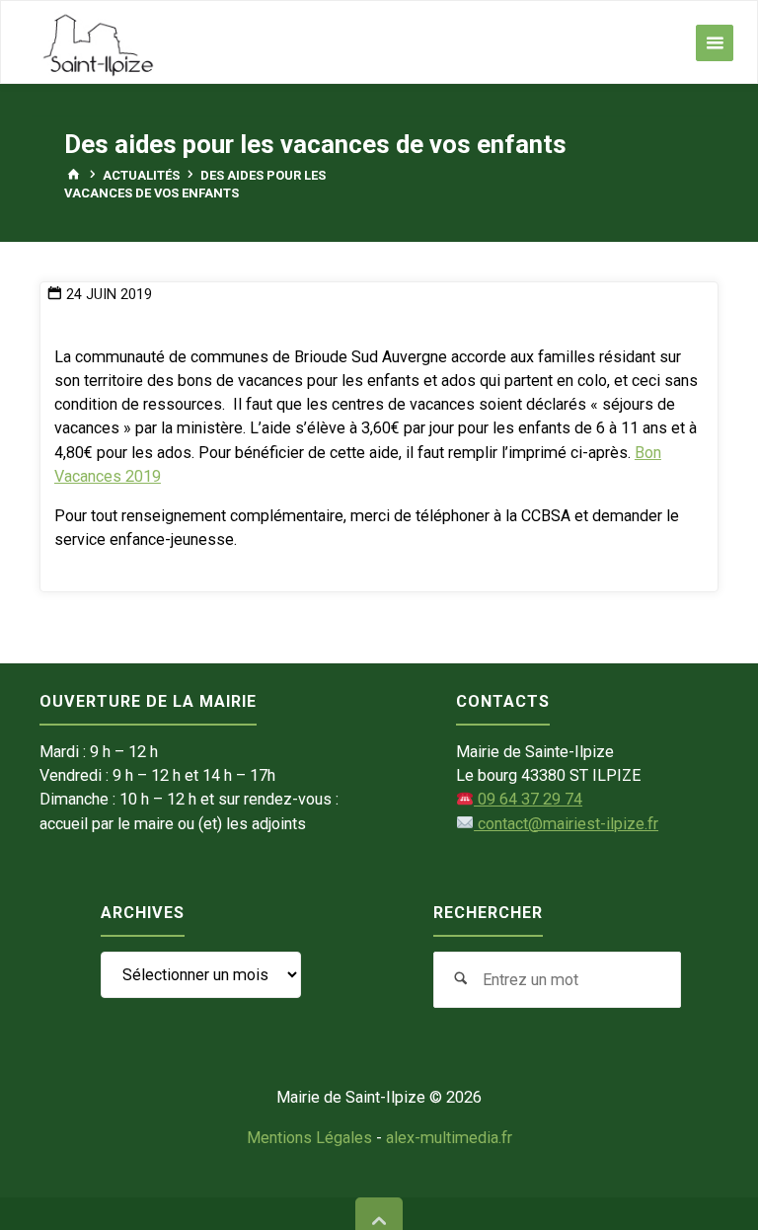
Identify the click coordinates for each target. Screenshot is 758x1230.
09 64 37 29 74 (528, 799)
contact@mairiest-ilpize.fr (566, 823)
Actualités (141, 175)
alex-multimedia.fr (449, 1137)
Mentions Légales (309, 1137)
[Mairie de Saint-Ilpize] (98, 43)
